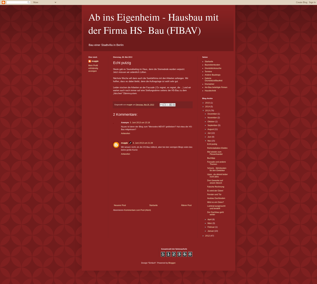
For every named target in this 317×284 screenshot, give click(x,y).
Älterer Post (186, 205)
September (213, 125)
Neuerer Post (120, 205)
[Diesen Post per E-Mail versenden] (161, 104)
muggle (124, 143)
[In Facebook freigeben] (170, 104)
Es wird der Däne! (215, 191)
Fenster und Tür (214, 194)
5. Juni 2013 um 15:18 (140, 122)
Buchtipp (211, 158)
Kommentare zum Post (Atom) (137, 210)
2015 (207, 103)
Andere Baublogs (212, 75)
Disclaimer (209, 84)
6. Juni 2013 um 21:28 (143, 143)
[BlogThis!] (164, 104)
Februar (211, 227)
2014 (207, 106)
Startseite (153, 205)
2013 (207, 110)
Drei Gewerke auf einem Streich (215, 181)
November (212, 117)
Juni (210, 137)
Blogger (171, 263)
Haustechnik (210, 91)
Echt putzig (212, 144)
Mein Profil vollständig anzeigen (93, 68)
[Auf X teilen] (167, 104)
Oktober (211, 121)
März (210, 223)
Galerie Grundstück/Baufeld (213, 79)
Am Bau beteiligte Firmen (216, 87)
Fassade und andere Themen (216, 163)
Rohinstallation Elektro (217, 148)
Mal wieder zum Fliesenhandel (215, 153)
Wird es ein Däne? (215, 202)
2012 (207, 236)
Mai (209, 141)
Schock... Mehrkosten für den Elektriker (216, 169)
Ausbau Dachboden (216, 198)
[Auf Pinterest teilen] (174, 104)
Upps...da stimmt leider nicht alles (217, 175)
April (210, 219)
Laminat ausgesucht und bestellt (216, 207)
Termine (208, 71)
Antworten (125, 133)
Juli (209, 133)
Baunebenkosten (212, 65)
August (211, 129)
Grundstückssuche (213, 68)
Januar (211, 231)
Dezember (212, 114)
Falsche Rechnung (215, 187)
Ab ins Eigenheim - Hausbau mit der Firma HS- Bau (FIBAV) (153, 23)
